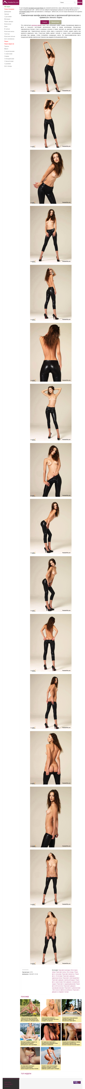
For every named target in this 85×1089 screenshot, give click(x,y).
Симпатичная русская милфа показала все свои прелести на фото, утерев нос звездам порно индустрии (30, 1020)
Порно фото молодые (64, 970)
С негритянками (9, 51)
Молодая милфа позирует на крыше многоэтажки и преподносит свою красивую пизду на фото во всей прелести (30, 1044)
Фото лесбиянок (9, 39)
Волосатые (7, 24)
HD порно (7, 7)
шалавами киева (24, 11)
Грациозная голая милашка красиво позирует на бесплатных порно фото (70, 1019)
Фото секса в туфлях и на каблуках (62, 990)
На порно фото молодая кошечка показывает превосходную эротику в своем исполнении (29, 1068)
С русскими (7, 16)
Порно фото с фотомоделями (71, 978)
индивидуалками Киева (36, 8)
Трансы (6, 46)
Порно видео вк (9, 44)
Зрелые (6, 14)
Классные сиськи (9, 36)
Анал (5, 26)
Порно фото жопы (61, 972)
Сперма (6, 56)
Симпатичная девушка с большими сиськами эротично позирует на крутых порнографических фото (50, 1020)
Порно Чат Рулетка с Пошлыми (11, 1078)
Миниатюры (55, 22)
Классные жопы (9, 31)
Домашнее (7, 11)
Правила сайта (8, 1084)
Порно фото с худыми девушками (66, 984)
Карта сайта (7, 1082)
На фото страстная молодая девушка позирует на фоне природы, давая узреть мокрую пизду (50, 1068)
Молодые (7, 19)
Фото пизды (8, 66)
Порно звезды (8, 21)
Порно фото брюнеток (68, 974)
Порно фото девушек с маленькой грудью (63, 980)
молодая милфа (36, 25)
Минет (6, 49)
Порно (6, 41)
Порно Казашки (9, 9)
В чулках (7, 29)
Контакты (7, 1086)
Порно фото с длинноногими (72, 988)
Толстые (7, 34)
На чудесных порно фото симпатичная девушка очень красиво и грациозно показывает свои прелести (50, 1044)
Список (44, 22)
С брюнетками (8, 61)
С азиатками (8, 54)
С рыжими (7, 64)
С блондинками (9, 59)
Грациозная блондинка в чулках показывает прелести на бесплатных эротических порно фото (71, 1044)
